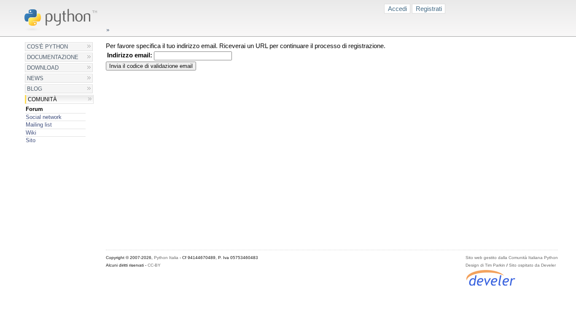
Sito (30, 140)
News (35, 78)
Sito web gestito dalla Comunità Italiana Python (512, 257)
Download (43, 68)
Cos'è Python (47, 46)
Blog (34, 89)
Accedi (397, 8)
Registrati (429, 8)
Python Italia (166, 257)
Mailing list (39, 125)
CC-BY (154, 265)
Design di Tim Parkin (485, 265)
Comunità (42, 99)
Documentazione (52, 57)
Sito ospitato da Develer (532, 265)
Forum (34, 109)
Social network (44, 117)
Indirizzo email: (129, 55)
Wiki (31, 133)
